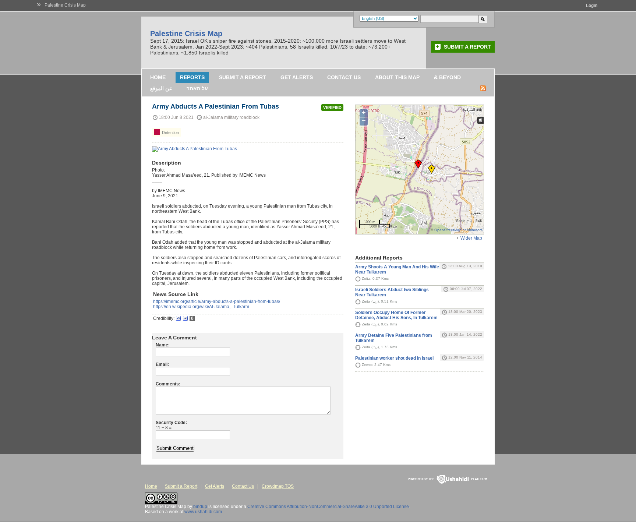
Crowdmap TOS (278, 486)
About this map (397, 77)
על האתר (197, 88)
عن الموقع (161, 88)
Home (158, 77)
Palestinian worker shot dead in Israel (394, 358)
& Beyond (447, 77)
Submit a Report (467, 47)
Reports (192, 77)
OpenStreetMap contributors (458, 230)
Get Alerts (296, 77)
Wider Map (471, 238)
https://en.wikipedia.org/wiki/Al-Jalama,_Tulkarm (201, 306)
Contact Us (344, 77)
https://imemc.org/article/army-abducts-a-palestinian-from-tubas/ (216, 301)
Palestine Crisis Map (65, 5)
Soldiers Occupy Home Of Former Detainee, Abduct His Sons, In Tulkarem (396, 315)
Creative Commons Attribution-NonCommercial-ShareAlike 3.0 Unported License (328, 506)
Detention (170, 132)
